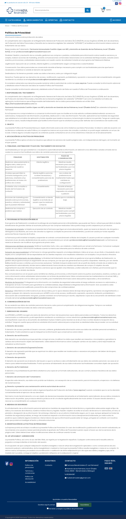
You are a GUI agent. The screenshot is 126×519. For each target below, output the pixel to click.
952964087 (117, 1)
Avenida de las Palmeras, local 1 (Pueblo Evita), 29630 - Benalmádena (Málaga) (81, 470)
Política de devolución (29, 478)
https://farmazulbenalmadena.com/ (20, 104)
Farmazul (23, 517)
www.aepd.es (81, 83)
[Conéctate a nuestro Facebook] (116, 3)
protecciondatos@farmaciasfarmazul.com (33, 52)
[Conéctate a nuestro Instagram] (120, 3)
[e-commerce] (17, 10)
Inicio (7, 26)
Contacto (48, 465)
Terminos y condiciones (30, 472)
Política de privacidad (29, 466)
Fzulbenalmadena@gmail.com (79, 478)
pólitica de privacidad (74, 509)
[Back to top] (123, 515)
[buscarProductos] (87, 10)
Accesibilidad (30, 482)
